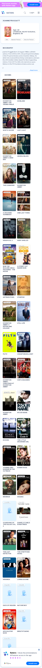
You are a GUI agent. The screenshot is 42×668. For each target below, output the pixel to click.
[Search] (25, 13)
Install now (34, 5)
